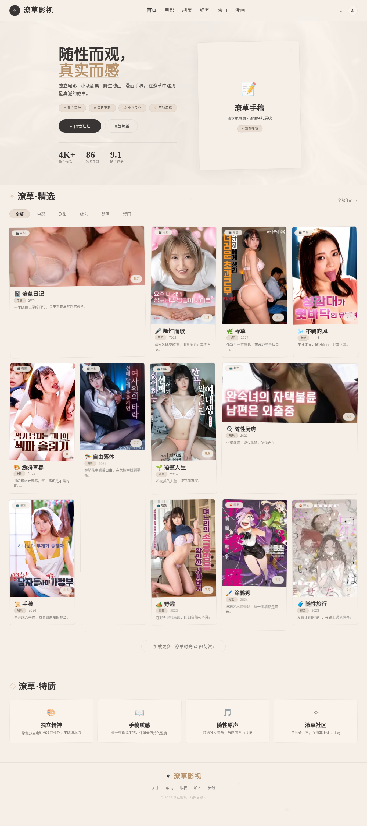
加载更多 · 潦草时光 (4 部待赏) (183, 646)
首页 (152, 10)
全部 (20, 214)
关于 (155, 788)
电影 (169, 10)
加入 (197, 788)
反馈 (211, 788)
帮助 (169, 788)
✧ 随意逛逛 (80, 126)
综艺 (205, 10)
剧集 (187, 10)
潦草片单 (121, 126)
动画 (222, 10)
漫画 (240, 10)
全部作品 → (348, 200)
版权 (183, 788)
